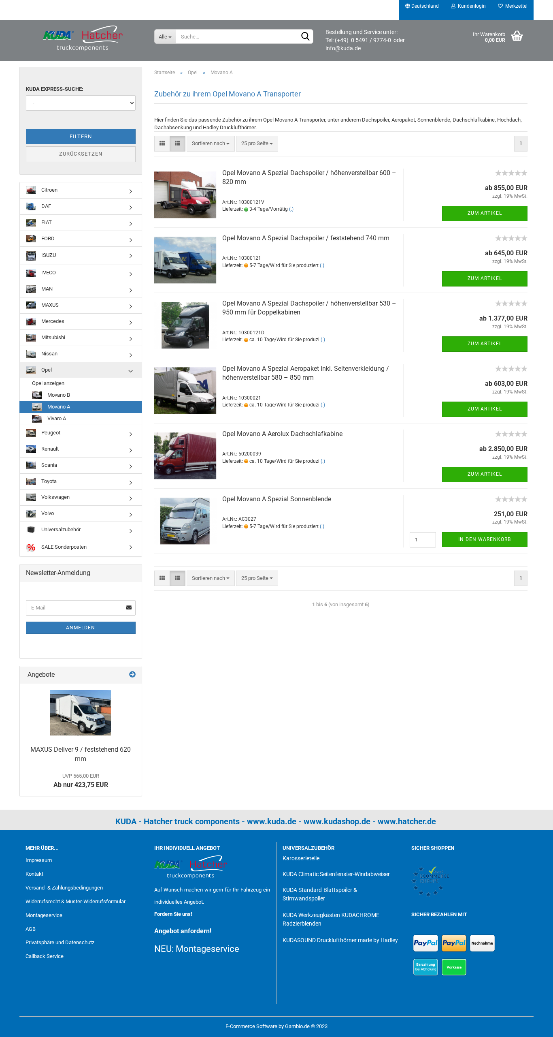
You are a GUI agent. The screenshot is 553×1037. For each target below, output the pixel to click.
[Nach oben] (531, 1025)
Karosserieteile (301, 858)
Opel (46, 370)
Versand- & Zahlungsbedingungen (64, 888)
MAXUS (49, 305)
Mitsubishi (52, 337)
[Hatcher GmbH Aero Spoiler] (84, 38)
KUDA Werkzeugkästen (311, 915)
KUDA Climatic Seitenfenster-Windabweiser (336, 874)
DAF (45, 206)
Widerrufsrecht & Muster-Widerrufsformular (75, 901)
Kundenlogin (470, 6)
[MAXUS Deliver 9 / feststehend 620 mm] (80, 713)
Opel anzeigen (48, 383)
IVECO (48, 272)
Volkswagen (55, 497)
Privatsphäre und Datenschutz (60, 942)
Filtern (81, 136)
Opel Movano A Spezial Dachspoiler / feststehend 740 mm (305, 238)
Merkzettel (515, 6)
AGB (31, 929)
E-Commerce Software (251, 1026)
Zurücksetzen (80, 154)
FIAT (46, 222)
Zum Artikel (485, 213)
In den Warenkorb (484, 539)
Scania (48, 465)
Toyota (48, 481)
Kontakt (34, 874)
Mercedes (52, 321)
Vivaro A (56, 418)
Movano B (58, 395)
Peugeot (50, 433)
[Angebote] (132, 675)
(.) (291, 209)
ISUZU (48, 255)
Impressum (39, 860)
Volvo (47, 513)
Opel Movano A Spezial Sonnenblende (276, 499)
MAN (46, 289)
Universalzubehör (60, 529)
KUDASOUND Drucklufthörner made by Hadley (340, 940)
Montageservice (44, 915)
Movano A (58, 407)
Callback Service (45, 956)
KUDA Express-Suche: (54, 89)
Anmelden (80, 628)
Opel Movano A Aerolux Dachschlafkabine (282, 434)
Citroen (48, 190)
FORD (47, 238)
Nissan (48, 354)
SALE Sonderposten (63, 547)
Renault (49, 449)
